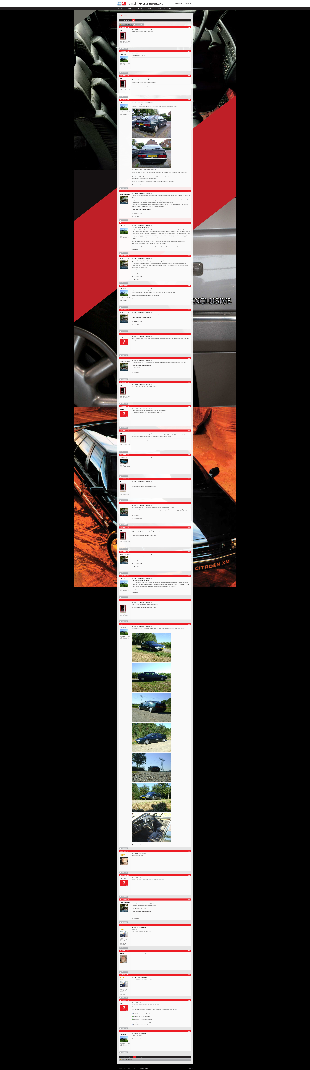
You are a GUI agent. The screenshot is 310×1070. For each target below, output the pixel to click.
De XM (129, 8)
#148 (189, 950)
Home (120, 18)
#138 (189, 502)
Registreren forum (179, 3)
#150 (189, 1000)
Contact (146, 1068)
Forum (169, 8)
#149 (189, 974)
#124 (189, 75)
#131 (189, 333)
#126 (189, 191)
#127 (189, 222)
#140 (189, 551)
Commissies (150, 8)
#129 (189, 285)
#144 (189, 851)
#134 (189, 406)
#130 (189, 309)
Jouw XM (132, 18)
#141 (189, 575)
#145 (189, 875)
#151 (189, 1031)
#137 (189, 478)
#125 (189, 99)
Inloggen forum (188, 3)
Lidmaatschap (161, 8)
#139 (189, 527)
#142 (189, 599)
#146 (189, 899)
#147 (189, 925)
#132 (189, 358)
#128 (189, 255)
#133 (189, 382)
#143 (189, 624)
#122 (189, 27)
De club (127, 18)
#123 (189, 51)
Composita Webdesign (133, 1068)
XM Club (120, 8)
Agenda (140, 8)
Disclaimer (142, 1068)
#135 (189, 430)
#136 (189, 454)
